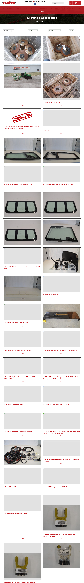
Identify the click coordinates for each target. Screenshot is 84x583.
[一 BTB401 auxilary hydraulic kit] (62, 284)
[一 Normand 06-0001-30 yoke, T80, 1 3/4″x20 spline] (62, 551)
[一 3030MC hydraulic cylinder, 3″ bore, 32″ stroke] (22, 312)
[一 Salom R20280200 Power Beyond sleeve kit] (22, 503)
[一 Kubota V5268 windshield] (22, 476)
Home (37, 21)
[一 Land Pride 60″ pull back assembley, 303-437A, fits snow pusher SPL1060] (62, 312)
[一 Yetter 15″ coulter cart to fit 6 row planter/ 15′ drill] (22, 71)
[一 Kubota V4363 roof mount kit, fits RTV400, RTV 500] (22, 174)
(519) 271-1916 (28, 1)
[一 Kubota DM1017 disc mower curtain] (22, 394)
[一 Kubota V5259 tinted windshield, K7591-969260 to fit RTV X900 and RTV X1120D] (62, 448)
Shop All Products (44, 21)
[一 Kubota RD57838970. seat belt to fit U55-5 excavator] (22, 339)
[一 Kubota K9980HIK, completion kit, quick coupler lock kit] (22, 448)
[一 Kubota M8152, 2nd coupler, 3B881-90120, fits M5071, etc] (62, 174)
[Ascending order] (40, 31)
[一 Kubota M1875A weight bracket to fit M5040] (62, 476)
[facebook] (35, 4)
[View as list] (72, 31)
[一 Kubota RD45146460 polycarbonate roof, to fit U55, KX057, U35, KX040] (22, 200)
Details (23, 105)
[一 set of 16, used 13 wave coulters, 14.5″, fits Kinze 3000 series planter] (62, 44)
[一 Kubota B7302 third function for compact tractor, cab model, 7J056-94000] (22, 256)
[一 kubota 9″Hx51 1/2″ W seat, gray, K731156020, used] (62, 394)
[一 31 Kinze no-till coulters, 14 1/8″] (62, 81)
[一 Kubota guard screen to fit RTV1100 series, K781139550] (22, 421)
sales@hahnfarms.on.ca (39, 1)
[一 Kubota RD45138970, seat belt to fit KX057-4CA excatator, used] (62, 339)
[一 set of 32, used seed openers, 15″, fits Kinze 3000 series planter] (22, 44)
